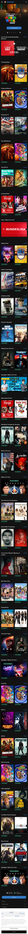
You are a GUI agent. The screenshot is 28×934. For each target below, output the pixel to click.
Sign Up (14, 897)
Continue (14, 931)
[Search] (26, 2)
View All (25, 37)
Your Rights (17, 916)
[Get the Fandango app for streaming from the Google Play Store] (18, 893)
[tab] (7, 32)
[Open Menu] (2, 2)
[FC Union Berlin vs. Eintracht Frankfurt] (14, 48)
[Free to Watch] (7, 73)
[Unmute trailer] (20, 32)
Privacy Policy (22, 913)
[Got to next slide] (26, 48)
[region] (14, 921)
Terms (2, 913)
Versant (11, 912)
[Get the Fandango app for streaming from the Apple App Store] (9, 893)
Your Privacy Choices (14, 928)
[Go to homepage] (9, 2)
